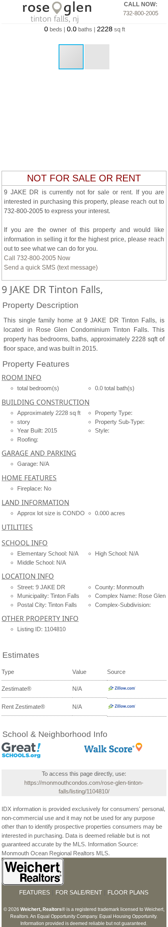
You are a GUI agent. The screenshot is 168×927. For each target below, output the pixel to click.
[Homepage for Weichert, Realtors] (33, 883)
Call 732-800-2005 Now (37, 258)
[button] (96, 56)
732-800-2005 (140, 13)
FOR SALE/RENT (78, 892)
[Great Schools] (21, 756)
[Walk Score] (113, 750)
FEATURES (34, 892)
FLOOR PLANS (127, 892)
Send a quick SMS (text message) (51, 267)
